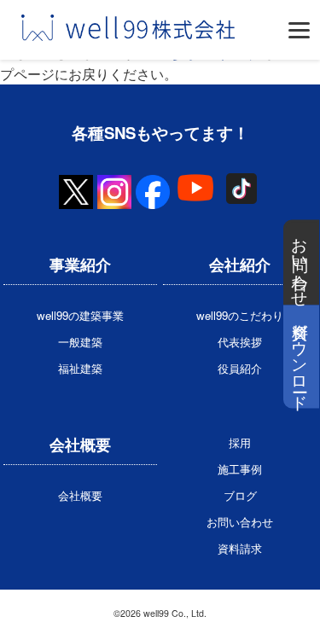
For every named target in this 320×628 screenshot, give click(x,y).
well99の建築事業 (80, 315)
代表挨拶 (240, 342)
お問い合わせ (301, 263)
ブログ (240, 495)
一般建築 (80, 342)
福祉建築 (80, 368)
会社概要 (80, 495)
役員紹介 (240, 368)
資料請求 (240, 548)
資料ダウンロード (301, 357)
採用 (240, 442)
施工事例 (240, 469)
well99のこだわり (239, 315)
